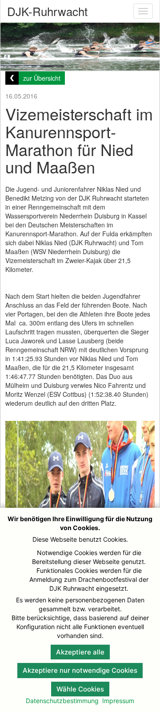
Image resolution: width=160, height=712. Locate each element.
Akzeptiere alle (80, 652)
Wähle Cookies (80, 689)
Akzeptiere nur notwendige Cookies (80, 670)
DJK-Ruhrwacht (47, 11)
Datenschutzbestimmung (62, 700)
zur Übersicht (41, 78)
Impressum (118, 700)
